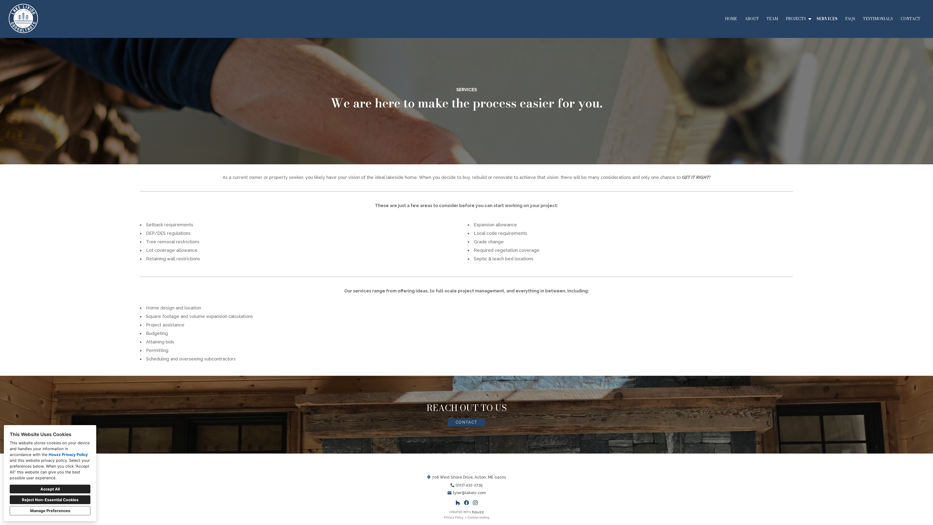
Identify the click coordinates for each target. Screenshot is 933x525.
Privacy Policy (454, 517)
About (752, 19)
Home (731, 19)
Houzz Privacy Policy (68, 454)
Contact (910, 19)
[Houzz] (457, 502)
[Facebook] (466, 502)
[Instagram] (475, 502)
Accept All (50, 489)
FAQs (850, 19)
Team (772, 19)
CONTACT (466, 422)
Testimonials (878, 19)
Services (827, 19)
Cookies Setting (478, 517)
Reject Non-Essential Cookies (50, 499)
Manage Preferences (50, 510)
